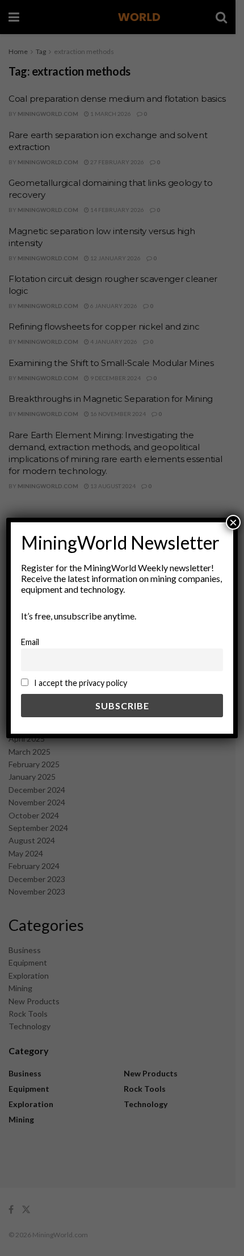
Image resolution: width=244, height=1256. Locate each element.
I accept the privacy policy (79, 683)
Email (30, 642)
